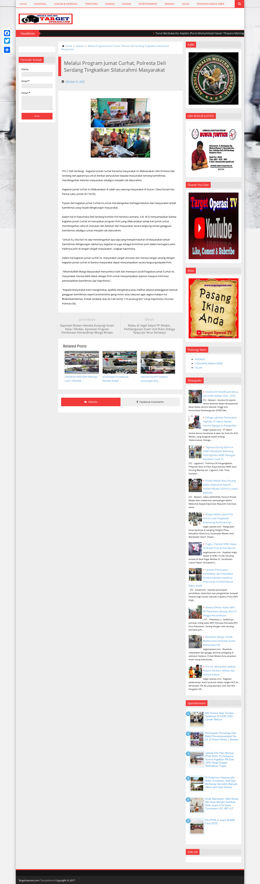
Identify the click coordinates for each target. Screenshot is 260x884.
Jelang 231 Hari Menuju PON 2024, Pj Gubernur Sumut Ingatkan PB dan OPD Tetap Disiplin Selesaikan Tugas (219, 759)
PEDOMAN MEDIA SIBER (210, 4)
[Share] (7, 50)
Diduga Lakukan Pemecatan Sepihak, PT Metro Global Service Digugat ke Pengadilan (220, 421)
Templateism (47, 880)
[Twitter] (7, 41)
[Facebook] (7, 33)
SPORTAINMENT (148, 4)
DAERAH (110, 4)
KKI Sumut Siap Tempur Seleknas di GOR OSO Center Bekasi (219, 716)
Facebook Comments (151, 402)
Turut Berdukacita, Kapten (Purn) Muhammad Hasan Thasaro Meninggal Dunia (191, 33)
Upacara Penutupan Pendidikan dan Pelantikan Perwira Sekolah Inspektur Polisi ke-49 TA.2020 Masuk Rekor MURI (211, 577)
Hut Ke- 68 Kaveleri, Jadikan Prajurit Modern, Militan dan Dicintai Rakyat (219, 670)
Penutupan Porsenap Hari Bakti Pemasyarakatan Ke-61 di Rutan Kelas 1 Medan (221, 736)
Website (92, 402)
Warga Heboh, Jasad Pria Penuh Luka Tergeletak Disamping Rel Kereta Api (218, 518)
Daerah (80, 46)
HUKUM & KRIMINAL (66, 4)
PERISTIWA (91, 4)
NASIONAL (40, 4)
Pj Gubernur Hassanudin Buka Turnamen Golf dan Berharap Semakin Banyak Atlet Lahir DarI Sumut (221, 782)
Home (23, 4)
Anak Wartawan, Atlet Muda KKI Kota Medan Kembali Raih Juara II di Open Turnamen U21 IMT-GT (221, 803)
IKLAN (185, 4)
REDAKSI (170, 4)
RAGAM (126, 4)
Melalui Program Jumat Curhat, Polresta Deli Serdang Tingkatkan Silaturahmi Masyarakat (115, 47)
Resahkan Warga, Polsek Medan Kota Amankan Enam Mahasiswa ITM (219, 641)
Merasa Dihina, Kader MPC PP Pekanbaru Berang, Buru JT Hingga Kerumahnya (220, 611)
